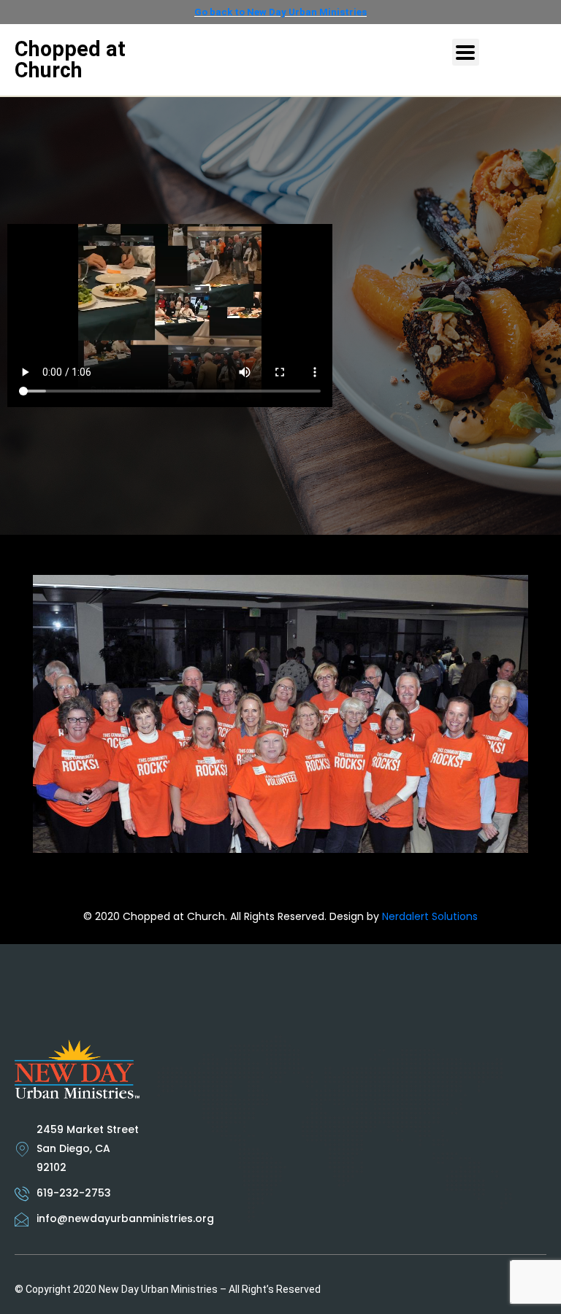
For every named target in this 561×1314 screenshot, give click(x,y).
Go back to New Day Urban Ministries (280, 12)
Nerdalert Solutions (430, 916)
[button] (465, 52)
